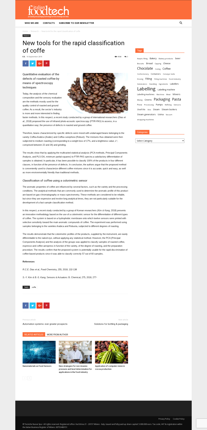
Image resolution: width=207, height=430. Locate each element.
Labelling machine (166, 89)
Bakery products (166, 58)
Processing (149, 105)
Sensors (177, 105)
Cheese (166, 63)
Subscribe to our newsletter (76, 23)
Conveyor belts (169, 74)
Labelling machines (145, 94)
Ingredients (163, 84)
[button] (180, 23)
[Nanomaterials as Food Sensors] (39, 352)
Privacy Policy (164, 419)
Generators (142, 84)
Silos (149, 110)
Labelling (146, 88)
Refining (168, 105)
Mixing (139, 100)
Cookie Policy (178, 419)
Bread (149, 63)
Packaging (162, 99)
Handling (153, 84)
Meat (168, 94)
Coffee (167, 68)
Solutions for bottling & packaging (111, 324)
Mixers (176, 94)
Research (35, 31)
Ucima (161, 114)
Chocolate (145, 68)
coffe (34, 287)
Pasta (176, 99)
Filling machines (160, 79)
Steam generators (146, 114)
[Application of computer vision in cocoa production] (111, 352)
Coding (157, 69)
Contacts (49, 23)
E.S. (24, 56)
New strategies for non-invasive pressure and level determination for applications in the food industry (75, 369)
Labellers (174, 83)
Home (25, 31)
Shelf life (141, 109)
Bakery (153, 58)
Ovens (148, 99)
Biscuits (140, 63)
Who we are (32, 23)
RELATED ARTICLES (33, 334)
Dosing (140, 79)
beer (177, 58)
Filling (148, 78)
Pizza (139, 104)
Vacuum (169, 115)
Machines (160, 94)
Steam (156, 109)
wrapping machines (145, 119)
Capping (158, 64)
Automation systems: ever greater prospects (45, 324)
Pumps (159, 104)
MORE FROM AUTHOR (57, 334)
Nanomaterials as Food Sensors (37, 366)
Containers (156, 74)
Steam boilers (169, 109)
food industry (175, 79)
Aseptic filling (142, 59)
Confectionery (143, 74)
